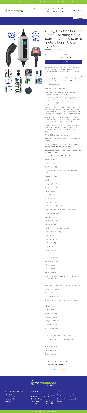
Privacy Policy (48, 401)
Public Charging (44, 1)
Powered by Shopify (51, 411)
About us (26, 1)
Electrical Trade (62, 1)
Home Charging (34, 1)
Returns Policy (49, 403)
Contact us (74, 1)
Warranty (34, 403)
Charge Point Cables (60, 9)
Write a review (62, 365)
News (69, 1)
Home (20, 1)
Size (46, 54)
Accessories (63, 11)
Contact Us (35, 401)
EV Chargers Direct (40, 411)
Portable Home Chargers (42, 9)
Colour (66, 54)
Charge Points (52, 11)
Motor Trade (53, 1)
